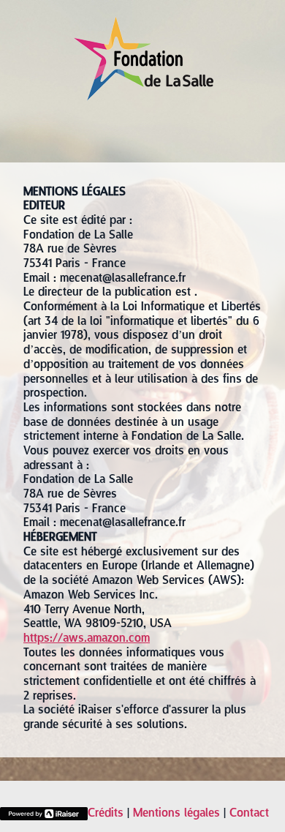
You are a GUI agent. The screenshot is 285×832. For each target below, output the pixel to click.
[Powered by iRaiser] (44, 813)
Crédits (105, 814)
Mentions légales (176, 814)
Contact (249, 814)
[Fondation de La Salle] (143, 96)
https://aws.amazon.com (86, 639)
